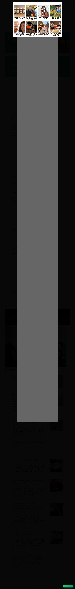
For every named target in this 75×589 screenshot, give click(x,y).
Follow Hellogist (69, 586)
